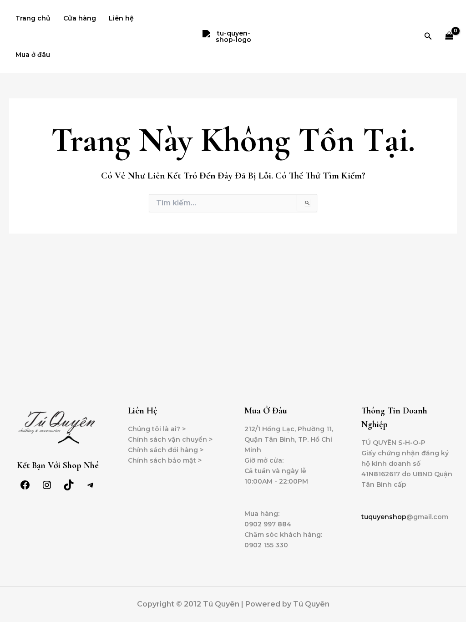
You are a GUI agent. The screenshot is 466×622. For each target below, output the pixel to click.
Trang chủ (33, 18)
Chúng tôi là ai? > (157, 429)
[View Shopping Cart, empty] (449, 36)
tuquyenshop (383, 517)
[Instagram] (46, 488)
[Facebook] (25, 488)
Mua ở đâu (32, 55)
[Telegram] (90, 488)
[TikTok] (68, 488)
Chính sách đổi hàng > (165, 450)
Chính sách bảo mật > (165, 460)
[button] (428, 36)
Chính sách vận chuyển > (170, 439)
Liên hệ (121, 18)
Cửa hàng (79, 18)
